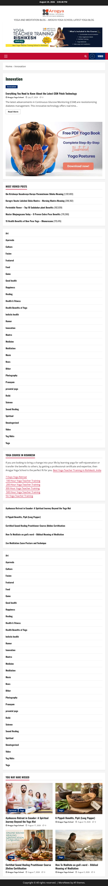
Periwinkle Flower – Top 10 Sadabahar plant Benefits (29, 207)
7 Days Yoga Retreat (16, 477)
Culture (9, 246)
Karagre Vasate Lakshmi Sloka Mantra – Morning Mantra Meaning (35, 200)
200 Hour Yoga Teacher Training (23, 484)
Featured (10, 260)
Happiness (10, 287)
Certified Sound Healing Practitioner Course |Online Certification (35, 525)
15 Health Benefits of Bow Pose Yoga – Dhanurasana (29, 221)
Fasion (8, 253)
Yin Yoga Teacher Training (19, 495)
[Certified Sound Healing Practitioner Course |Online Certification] (29, 845)
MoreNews (64, 882)
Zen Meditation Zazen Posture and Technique (26, 543)
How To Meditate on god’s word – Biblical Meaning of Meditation (35, 534)
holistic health (12, 314)
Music (8, 355)
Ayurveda (10, 240)
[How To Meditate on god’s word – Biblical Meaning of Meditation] (78, 845)
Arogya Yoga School (16, 97)
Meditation (10, 348)
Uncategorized (12, 422)
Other (8, 368)
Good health (11, 280)
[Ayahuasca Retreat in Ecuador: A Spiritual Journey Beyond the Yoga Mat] (29, 798)
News (8, 361)
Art (7, 233)
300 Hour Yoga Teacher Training (23, 488)
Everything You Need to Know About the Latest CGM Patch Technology (41, 93)
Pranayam (10, 382)
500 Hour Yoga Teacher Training (23, 492)
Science (9, 402)
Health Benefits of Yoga (16, 307)
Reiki (8, 395)
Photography (11, 375)
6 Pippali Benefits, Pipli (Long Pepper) (23, 517)
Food (8, 267)
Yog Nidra (10, 436)
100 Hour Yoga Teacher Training (23, 480)
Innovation (11, 86)
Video (100, 56)
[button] (6, 56)
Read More (14, 112)
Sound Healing (12, 409)
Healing (9, 294)
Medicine (10, 341)
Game (8, 274)
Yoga (8, 443)
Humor (9, 321)
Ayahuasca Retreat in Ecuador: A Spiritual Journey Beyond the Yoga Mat (38, 508)
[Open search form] (86, 56)
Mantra (9, 334)
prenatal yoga (12, 389)
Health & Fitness (13, 301)
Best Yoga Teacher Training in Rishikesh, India (77, 470)
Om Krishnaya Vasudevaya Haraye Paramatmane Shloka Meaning (34, 194)
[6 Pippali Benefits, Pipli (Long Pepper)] (78, 798)
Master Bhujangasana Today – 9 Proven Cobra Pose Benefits (33, 214)
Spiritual (9, 416)
